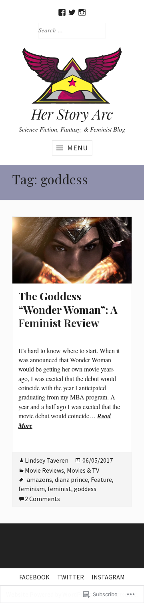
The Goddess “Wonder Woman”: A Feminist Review (68, 309)
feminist (59, 489)
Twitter (70, 577)
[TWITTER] (72, 12)
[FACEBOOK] (62, 12)
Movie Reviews (44, 470)
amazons (39, 479)
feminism (31, 489)
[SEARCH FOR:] (72, 30)
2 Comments (42, 499)
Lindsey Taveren (46, 460)
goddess (85, 489)
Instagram (108, 577)
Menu (77, 147)
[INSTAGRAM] (82, 12)
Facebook (34, 577)
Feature (101, 479)
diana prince (71, 479)
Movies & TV (83, 470)
